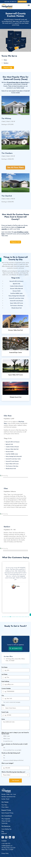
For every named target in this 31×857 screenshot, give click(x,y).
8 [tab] (13, 616)
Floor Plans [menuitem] (4, 805)
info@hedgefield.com (7, 845)
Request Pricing (22, 1)
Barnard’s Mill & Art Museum (12, 442)
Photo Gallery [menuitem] (5, 807)
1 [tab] (2, 616)
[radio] (15, 736)
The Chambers (7, 153)
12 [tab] (19, 616)
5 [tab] (8, 616)
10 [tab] (16, 616)
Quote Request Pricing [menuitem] (7, 813)
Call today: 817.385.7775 (10, 1)
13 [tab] (20, 616)
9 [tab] (14, 616)
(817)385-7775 (16, 648)
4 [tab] (7, 616)
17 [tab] (26, 616)
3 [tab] (5, 616)
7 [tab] (11, 616)
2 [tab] (4, 616)
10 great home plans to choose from (17, 82)
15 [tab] (23, 616)
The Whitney (6, 118)
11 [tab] (17, 616)
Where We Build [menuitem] (6, 821)
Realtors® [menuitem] (4, 833)
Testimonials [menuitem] (4, 823)
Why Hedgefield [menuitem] (6, 819)
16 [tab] (25, 616)
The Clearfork (7, 196)
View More (15, 105)
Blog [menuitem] (3, 831)
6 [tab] (10, 616)
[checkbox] (15, 738)
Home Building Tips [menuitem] (6, 829)
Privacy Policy (5, 853)
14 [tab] (22, 616)
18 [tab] (28, 616)
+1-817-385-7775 (6, 843)
